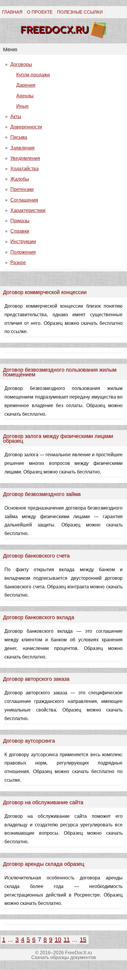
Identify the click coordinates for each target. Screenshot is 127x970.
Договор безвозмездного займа (42, 494)
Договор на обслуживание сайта (43, 802)
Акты (15, 116)
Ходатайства (24, 168)
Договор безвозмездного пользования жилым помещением (59, 372)
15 (83, 939)
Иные (22, 106)
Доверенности (26, 126)
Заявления (22, 147)
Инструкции (23, 241)
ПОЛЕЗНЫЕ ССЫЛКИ (80, 12)
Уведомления (25, 158)
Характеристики (27, 210)
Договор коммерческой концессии (45, 292)
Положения (23, 252)
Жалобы (19, 179)
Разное (18, 262)
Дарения (25, 85)
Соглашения (24, 200)
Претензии (22, 189)
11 (67, 939)
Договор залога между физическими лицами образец (58, 438)
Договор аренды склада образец (43, 864)
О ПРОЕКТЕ (40, 12)
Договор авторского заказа (36, 679)
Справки (19, 231)
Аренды (25, 95)
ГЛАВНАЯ (12, 12)
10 (58, 939)
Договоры (21, 64)
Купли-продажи (33, 74)
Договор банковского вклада (38, 617)
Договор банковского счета (36, 556)
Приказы (20, 220)
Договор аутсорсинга (29, 741)
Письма (18, 137)
